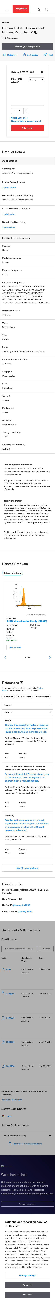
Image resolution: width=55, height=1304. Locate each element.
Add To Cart (27, 128)
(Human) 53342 (25, 911)
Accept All (28, 1294)
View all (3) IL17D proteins (27, 46)
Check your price (19, 117)
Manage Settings (27, 1275)
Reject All (27, 1285)
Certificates (32, 55)
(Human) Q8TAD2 (21, 905)
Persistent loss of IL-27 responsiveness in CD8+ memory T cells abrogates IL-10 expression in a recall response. (27, 777)
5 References (11, 38)
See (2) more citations (27, 868)
